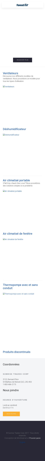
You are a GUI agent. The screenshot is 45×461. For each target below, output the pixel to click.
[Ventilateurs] (22, 105)
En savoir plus (22, 60)
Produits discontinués (16, 352)
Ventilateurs (10, 73)
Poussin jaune (34, 438)
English (22, 442)
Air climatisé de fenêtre (17, 233)
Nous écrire (11, 414)
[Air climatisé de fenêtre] (22, 257)
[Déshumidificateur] (22, 153)
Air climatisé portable (16, 180)
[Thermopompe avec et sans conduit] (22, 320)
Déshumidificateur (14, 129)
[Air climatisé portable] (22, 209)
